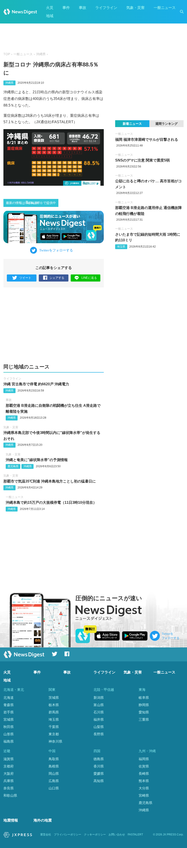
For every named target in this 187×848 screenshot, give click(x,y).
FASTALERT (135, 834)
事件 (66, 8)
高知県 (99, 781)
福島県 (8, 741)
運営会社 (45, 834)
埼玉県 (121, 246)
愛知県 (144, 712)
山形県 (8, 734)
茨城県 (54, 697)
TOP (6, 54)
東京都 (54, 734)
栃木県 (54, 705)
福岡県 (144, 759)
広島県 (54, 781)
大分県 (144, 788)
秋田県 (8, 727)
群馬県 (54, 712)
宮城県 (8, 719)
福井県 (99, 719)
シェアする (56, 277)
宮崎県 (144, 795)
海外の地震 (43, 820)
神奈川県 (55, 741)
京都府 (8, 766)
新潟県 (99, 697)
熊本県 (144, 781)
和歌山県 (10, 795)
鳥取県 (54, 759)
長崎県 (144, 773)
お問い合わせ (117, 834)
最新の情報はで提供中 (31, 203)
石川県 (99, 712)
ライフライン (106, 8)
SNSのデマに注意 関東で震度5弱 (142, 160)
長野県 (99, 734)
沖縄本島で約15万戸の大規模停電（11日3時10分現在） (51, 502)
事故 (82, 8)
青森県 (8, 705)
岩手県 (8, 712)
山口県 (54, 788)
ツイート (25, 277)
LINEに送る (89, 277)
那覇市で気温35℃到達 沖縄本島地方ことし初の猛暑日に (49, 481)
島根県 (54, 766)
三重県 (144, 719)
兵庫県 (8, 781)
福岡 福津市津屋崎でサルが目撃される (146, 139)
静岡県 (144, 705)
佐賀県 (144, 766)
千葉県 (54, 727)
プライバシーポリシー (67, 834)
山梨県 (99, 727)
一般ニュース (165, 8)
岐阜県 (144, 697)
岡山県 (54, 773)
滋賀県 (8, 759)
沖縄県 (41, 54)
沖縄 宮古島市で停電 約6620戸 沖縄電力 (36, 384)
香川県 (99, 766)
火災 (49, 8)
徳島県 (99, 759)
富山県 (99, 705)
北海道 (8, 697)
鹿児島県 (13, 466)
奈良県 (8, 788)
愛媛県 (99, 773)
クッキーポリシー (95, 834)
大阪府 (8, 773)
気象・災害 (135, 8)
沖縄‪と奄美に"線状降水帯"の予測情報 (37, 460)
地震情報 (10, 820)
